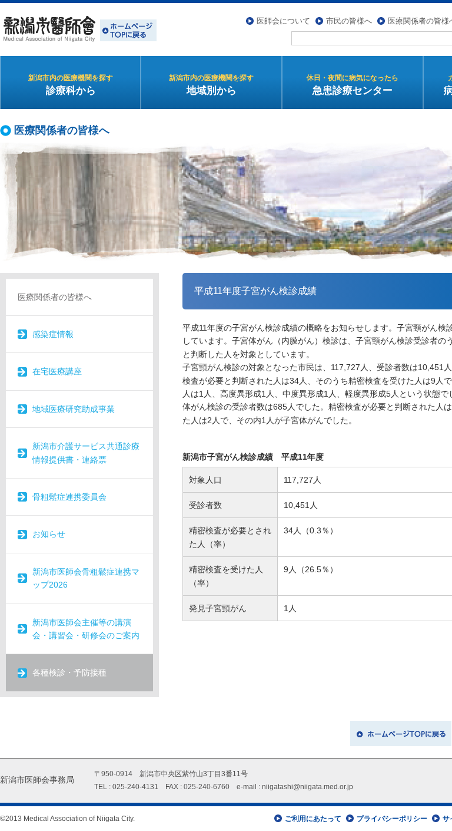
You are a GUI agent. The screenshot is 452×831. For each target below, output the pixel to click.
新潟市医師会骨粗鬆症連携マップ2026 (85, 578)
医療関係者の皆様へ (55, 297)
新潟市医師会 (78, 29)
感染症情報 (53, 334)
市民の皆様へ (349, 21)
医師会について (283, 21)
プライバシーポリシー (392, 818)
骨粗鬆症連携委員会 (69, 497)
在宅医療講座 (57, 371)
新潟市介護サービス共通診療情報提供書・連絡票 (85, 452)
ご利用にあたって (313, 818)
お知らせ (48, 534)
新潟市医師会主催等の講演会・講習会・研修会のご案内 (85, 629)
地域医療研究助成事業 (73, 409)
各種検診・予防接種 (69, 672)
